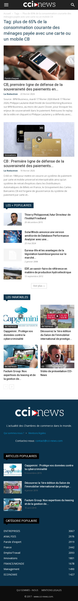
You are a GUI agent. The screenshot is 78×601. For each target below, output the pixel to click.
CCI (43, 366)
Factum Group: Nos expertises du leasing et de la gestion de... (20, 375)
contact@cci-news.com (49, 440)
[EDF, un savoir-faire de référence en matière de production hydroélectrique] (13, 273)
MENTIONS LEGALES (51, 590)
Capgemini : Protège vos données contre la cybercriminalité (18, 335)
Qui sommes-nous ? (14, 433)
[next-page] (11, 386)
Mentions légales (37, 433)
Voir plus (37, 285)
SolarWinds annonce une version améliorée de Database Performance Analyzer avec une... (47, 236)
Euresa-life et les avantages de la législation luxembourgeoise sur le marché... (45, 254)
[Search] (73, 5)
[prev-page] (6, 386)
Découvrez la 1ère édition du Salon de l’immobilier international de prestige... (56, 335)
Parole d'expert (12, 78)
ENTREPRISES (11, 326)
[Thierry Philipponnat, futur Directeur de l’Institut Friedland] (13, 219)
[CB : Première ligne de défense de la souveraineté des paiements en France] (39, 139)
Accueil (7, 13)
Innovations (10, 155)
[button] (6, 5)
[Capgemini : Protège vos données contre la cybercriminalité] (21, 316)
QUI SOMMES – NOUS (27, 590)
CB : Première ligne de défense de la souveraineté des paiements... (34, 163)
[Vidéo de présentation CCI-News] (57, 356)
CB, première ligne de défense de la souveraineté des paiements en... (33, 86)
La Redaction (11, 94)
